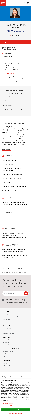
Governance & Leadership (10, 317)
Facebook (17, 377)
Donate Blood (6, 345)
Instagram (5, 377)
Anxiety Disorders (8, 164)
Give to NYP (6, 340)
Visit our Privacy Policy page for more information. (14, 405)
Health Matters (7, 328)
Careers (5, 363)
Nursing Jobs (6, 365)
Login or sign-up (9, 79)
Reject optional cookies (15, 413)
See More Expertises (8, 191)
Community (6, 319)
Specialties (7, 42)
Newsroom (5, 331)
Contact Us (6, 322)
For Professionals (8, 351)
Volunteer (5, 342)
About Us (5, 314)
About (25, 42)
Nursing (5, 356)
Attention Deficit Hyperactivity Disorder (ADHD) (12, 169)
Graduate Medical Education (11, 354)
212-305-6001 (17, 36)
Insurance (17, 42)
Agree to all (15, 409)
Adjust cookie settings (7, 403)
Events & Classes (8, 333)
